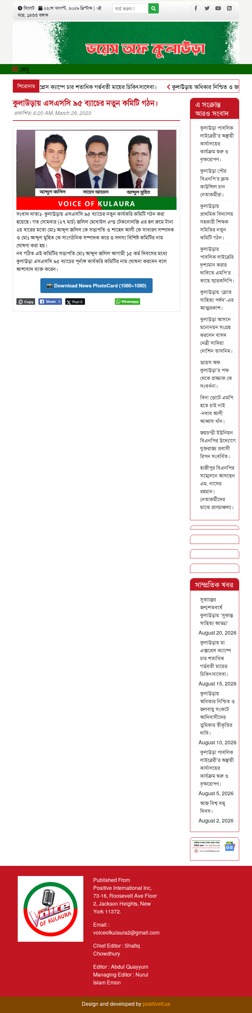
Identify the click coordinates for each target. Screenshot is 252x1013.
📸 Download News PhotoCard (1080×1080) (96, 285)
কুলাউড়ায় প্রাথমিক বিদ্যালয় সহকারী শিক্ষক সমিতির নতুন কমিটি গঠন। (216, 221)
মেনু (23, 69)
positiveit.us (156, 1003)
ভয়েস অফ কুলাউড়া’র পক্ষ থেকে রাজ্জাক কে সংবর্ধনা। (216, 374)
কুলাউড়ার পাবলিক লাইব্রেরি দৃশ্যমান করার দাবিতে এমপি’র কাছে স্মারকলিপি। (217, 264)
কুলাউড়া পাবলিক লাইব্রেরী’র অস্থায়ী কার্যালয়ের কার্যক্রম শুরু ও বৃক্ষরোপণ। (217, 143)
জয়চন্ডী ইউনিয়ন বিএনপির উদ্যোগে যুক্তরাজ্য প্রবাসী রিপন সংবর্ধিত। (218, 444)
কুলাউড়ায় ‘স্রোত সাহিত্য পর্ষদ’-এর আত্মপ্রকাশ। (217, 299)
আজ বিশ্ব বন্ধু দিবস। (212, 807)
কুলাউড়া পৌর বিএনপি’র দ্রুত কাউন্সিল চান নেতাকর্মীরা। (214, 182)
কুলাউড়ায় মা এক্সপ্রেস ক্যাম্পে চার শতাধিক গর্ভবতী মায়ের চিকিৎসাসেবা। (215, 658)
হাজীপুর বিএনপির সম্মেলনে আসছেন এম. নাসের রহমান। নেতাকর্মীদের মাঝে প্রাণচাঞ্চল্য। (217, 487)
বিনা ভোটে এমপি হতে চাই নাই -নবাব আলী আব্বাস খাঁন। (216, 409)
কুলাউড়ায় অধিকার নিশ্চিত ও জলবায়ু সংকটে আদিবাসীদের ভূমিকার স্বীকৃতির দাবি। (217, 712)
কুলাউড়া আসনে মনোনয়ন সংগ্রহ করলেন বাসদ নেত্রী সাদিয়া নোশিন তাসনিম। (216, 334)
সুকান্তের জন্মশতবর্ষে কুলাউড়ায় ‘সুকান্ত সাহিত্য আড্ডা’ (216, 611)
